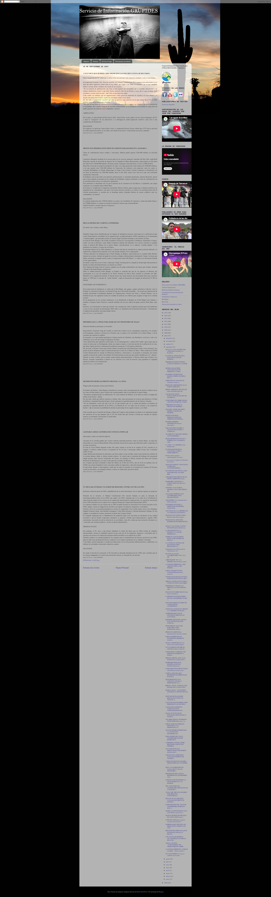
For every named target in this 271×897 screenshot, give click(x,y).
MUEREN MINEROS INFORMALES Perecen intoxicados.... (173, 423)
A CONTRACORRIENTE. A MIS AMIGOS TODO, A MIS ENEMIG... (175, 566)
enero (168, 879)
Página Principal (122, 567)
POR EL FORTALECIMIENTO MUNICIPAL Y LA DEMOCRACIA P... (175, 725)
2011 (166, 324)
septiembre (169, 347)
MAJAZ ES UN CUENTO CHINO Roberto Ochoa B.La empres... (176, 516)
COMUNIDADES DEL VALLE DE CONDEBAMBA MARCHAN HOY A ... (176, 806)
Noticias (95, 61)
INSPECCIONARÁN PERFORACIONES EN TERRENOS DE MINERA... (175, 417)
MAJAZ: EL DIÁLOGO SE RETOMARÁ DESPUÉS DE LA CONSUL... (176, 714)
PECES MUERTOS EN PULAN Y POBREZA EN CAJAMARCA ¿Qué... (176, 440)
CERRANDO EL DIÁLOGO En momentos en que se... (175, 381)
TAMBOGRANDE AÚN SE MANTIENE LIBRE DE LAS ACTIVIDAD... (175, 615)
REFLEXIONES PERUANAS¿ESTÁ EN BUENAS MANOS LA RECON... (176, 832)
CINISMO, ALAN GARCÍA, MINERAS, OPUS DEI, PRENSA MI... (176, 489)
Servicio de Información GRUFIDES (118, 11)
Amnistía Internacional (169, 287)
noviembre (169, 341)
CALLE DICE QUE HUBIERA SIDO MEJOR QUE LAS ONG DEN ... (177, 703)
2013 (166, 318)
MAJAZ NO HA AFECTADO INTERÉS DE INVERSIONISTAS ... (177, 521)
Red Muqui (165, 299)
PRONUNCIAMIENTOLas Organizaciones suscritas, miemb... (176, 633)
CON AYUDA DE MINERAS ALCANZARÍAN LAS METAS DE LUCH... (176, 838)
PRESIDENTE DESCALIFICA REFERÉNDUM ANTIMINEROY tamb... (176, 775)
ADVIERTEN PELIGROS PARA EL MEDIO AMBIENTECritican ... (176, 478)
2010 (166, 327)
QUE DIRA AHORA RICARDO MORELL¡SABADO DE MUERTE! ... (175, 411)
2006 (166, 883)
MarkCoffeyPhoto (142, 892)
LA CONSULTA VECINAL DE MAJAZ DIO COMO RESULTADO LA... (175, 544)
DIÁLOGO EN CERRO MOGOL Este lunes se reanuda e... (177, 593)
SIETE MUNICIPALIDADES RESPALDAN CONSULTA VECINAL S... (174, 698)
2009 (166, 330)
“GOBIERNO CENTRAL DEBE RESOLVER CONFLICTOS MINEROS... (175, 744)
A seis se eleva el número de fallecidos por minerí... (177, 461)
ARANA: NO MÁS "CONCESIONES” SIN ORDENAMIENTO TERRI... (175, 844)
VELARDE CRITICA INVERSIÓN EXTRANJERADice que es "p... (176, 720)
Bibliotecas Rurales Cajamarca (171, 290)
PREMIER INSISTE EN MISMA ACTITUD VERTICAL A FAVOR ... (176, 363)
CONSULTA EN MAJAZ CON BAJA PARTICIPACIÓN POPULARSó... (177, 577)
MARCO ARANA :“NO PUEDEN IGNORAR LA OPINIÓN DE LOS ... (177, 691)
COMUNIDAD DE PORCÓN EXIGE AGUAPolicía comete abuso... (177, 669)
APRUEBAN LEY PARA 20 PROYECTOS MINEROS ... (174, 405)
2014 (166, 315)
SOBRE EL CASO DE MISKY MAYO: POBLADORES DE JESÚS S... (175, 538)
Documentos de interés (123, 61)
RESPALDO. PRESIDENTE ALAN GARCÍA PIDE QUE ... (176, 386)
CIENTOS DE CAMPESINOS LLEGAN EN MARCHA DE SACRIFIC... (175, 756)
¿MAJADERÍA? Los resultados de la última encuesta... (176, 501)
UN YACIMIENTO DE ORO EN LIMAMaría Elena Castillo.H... (175, 648)
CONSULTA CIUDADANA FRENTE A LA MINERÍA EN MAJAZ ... (177, 610)
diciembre (169, 338)
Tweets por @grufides (168, 104)
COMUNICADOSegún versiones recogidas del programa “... (175, 820)
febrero (168, 876)
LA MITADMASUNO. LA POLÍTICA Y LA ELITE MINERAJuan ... (174, 532)
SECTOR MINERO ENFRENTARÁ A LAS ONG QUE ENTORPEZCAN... (176, 731)
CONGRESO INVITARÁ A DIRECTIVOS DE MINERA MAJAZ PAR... (175, 506)
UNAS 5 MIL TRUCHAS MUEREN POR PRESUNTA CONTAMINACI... (176, 794)
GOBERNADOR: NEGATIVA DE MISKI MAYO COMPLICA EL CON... (176, 826)
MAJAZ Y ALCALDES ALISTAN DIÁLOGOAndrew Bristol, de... (176, 527)
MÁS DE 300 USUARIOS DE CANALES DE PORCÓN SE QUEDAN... (175, 800)
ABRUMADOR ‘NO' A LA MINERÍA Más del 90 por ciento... (176, 560)
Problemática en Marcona (169, 297)
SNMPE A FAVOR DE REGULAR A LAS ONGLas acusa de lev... (176, 811)
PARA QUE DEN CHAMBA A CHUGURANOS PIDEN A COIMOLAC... (175, 429)
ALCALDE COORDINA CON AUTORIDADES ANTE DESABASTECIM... (175, 495)
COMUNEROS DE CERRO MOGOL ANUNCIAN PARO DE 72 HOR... (176, 401)
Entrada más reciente (91, 567)
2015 (166, 313)
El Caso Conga (107, 61)
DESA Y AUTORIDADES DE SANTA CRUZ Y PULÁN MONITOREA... (174, 769)
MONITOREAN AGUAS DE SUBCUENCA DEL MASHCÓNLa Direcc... (174, 627)
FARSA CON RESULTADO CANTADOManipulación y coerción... (174, 572)
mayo (167, 868)
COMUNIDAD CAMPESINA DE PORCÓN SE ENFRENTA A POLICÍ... (176, 653)
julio (167, 862)
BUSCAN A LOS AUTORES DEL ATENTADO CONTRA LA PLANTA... (176, 351)
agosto (168, 859)
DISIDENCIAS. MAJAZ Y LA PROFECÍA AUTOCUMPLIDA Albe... (176, 587)
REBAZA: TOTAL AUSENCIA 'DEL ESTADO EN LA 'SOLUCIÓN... (176, 686)
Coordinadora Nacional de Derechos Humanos (172, 293)
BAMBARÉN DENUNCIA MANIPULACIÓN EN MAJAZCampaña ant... (173, 664)
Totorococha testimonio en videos (172, 304)
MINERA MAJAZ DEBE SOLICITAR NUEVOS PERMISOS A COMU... (173, 369)
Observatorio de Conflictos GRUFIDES (173, 285)
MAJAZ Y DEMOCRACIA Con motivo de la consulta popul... (175, 643)
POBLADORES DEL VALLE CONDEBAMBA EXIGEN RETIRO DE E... (174, 738)
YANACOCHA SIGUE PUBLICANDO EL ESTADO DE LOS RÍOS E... (176, 395)
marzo (168, 873)
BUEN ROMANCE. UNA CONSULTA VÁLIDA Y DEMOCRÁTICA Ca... (174, 681)
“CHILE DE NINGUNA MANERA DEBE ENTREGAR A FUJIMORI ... (176, 763)
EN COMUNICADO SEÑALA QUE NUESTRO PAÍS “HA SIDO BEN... (176, 472)
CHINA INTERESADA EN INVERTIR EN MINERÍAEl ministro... (175, 638)
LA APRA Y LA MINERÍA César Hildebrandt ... (175, 445)
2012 (166, 321)
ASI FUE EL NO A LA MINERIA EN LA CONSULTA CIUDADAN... (177, 511)
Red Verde (165, 302)
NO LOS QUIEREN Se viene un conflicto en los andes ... (175, 854)
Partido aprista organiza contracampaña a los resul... (174, 456)
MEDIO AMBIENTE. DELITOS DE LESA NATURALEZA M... (176, 390)
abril (167, 870)
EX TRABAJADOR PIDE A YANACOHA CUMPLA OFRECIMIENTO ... (174, 451)
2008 (166, 333)
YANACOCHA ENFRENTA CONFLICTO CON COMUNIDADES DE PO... (174, 708)
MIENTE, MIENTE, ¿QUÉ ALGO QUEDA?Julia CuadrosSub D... (176, 659)
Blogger (161, 892)
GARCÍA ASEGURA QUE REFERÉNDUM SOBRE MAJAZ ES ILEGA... (176, 674)
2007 (166, 336)
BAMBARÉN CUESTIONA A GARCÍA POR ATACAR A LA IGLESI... (175, 483)
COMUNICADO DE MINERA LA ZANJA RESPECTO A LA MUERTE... (176, 781)
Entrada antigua (151, 567)
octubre (168, 344)
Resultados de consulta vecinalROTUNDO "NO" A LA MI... (176, 555)
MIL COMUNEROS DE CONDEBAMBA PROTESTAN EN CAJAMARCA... (177, 787)
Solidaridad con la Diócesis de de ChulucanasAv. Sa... (175, 550)
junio (167, 865)
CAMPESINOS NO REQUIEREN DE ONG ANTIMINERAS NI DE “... (176, 598)
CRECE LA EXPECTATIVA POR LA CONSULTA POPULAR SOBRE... (177, 582)
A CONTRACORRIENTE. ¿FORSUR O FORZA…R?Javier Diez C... (177, 850)
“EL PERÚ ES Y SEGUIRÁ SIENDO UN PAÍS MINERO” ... (177, 435)
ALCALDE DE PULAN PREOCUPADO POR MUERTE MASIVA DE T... (176, 750)
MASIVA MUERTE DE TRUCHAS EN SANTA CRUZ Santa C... (176, 816)
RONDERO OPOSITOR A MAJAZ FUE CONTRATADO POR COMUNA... (176, 621)
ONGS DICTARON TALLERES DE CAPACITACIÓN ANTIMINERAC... (176, 604)
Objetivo (86, 61)
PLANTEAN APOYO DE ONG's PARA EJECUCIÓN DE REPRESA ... (175, 357)
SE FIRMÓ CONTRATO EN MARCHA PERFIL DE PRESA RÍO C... (176, 376)
